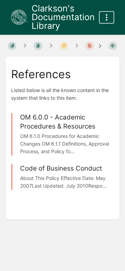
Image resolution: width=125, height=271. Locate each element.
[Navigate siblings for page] (76, 45)
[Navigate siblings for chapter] (51, 45)
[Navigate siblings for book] (25, 45)
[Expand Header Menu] (106, 17)
